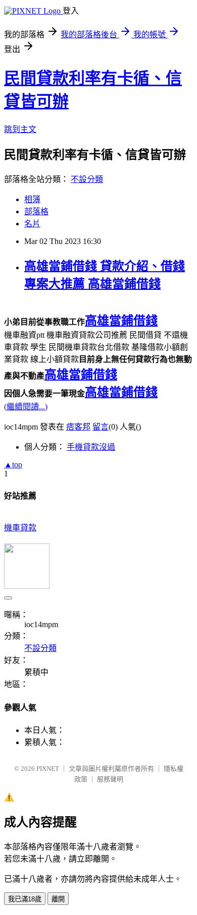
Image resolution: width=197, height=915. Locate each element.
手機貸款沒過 (91, 447)
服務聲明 (110, 779)
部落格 (36, 211)
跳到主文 (20, 129)
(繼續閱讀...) (25, 406)
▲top (13, 464)
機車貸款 (20, 527)
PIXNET (47, 768)
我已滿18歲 (24, 899)
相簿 (32, 199)
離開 (58, 899)
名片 (32, 223)
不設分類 (87, 179)
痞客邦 (78, 426)
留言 (100, 426)
